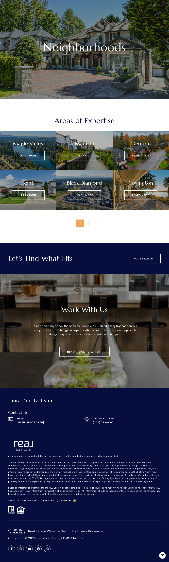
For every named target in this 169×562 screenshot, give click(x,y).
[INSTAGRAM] (20, 548)
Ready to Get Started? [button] (84, 351)
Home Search (143, 258)
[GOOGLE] (38, 548)
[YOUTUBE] (29, 548)
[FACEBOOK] (11, 548)
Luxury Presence (90, 531)
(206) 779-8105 (103, 422)
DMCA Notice (73, 538)
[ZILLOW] (47, 548)
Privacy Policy (49, 538)
